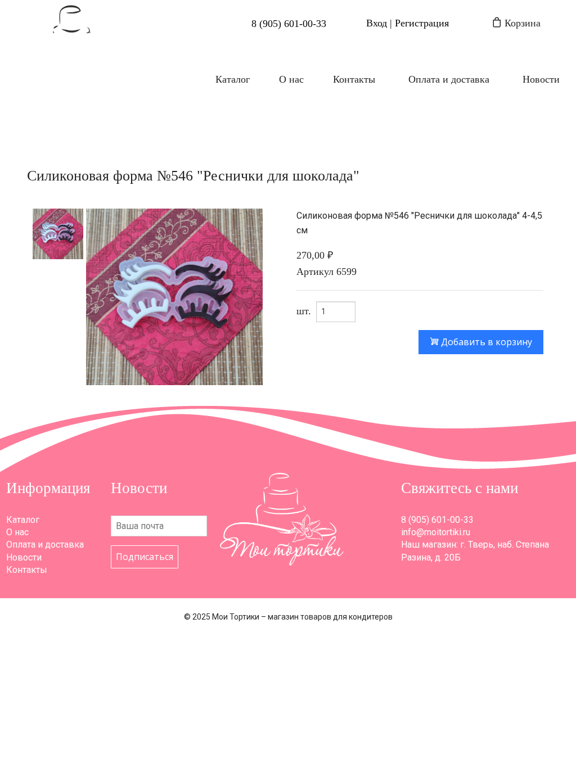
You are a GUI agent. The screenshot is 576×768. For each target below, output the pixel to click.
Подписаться (144, 556)
